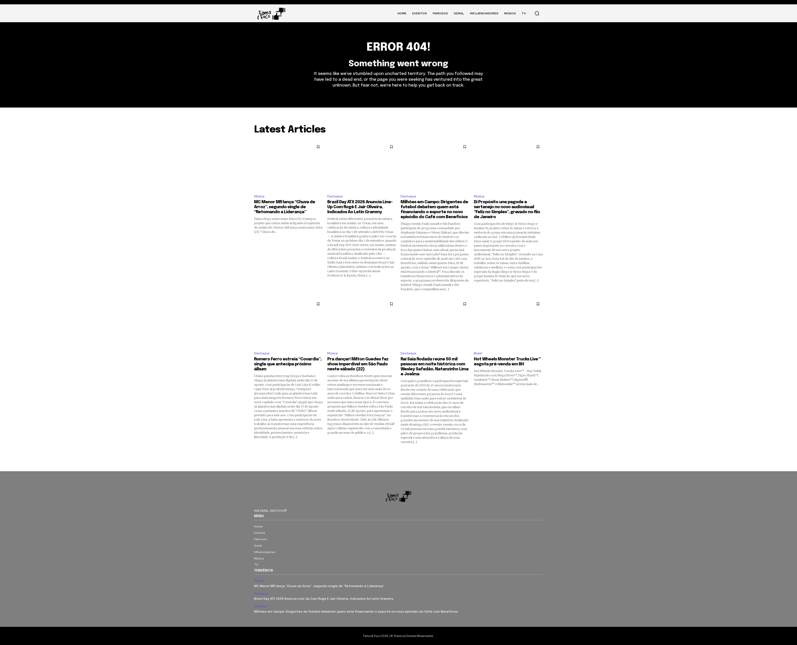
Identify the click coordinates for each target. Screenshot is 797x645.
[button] (537, 13)
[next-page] (540, 451)
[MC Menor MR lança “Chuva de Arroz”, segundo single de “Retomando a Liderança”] (288, 166)
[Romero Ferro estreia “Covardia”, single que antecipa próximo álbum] (288, 323)
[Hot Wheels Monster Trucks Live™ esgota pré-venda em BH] (508, 323)
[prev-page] (256, 451)
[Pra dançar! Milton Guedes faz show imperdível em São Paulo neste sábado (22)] (361, 323)
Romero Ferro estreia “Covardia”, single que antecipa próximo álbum (287, 364)
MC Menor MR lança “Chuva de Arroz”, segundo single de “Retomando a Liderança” (284, 207)
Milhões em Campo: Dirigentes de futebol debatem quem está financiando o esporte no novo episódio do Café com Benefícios (356, 611)
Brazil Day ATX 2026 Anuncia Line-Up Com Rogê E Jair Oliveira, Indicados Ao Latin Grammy (359, 207)
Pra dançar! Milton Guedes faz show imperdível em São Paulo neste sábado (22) (357, 364)
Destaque (335, 196)
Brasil (478, 353)
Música (259, 196)
